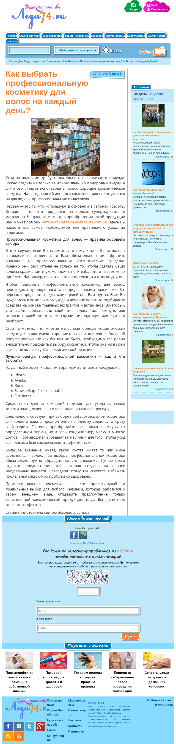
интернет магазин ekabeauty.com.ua (74, 222)
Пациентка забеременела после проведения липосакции (122, 681)
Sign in (130, 636)
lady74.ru (101, 712)
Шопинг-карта (156, 35)
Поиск (112, 50)
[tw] (30, 723)
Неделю (156, 93)
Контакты (75, 726)
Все (150, 98)
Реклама (74, 720)
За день (140, 93)
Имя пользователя (48, 601)
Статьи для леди (29, 35)
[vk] (19, 723)
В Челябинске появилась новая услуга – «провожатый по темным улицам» (153, 228)
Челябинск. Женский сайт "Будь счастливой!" (38, 17)
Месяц (139, 98)
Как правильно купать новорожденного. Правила (150, 315)
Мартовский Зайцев (145, 263)
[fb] (8, 723)
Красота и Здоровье (47, 61)
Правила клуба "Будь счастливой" (153, 52)
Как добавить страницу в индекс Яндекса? (149, 191)
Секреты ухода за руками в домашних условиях (157, 679)
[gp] (41, 723)
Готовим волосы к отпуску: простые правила (88, 679)
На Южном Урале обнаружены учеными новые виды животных (152, 135)
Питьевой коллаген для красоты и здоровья (53, 679)
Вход (154, 5)
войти (126, 550)
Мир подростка (52, 35)
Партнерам (76, 731)
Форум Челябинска (76, 35)
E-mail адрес (44, 618)
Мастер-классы (115, 35)
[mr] (8, 733)
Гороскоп (97, 35)
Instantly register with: (88, 528)
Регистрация (159, 9)
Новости (12, 41)
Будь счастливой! (55, 722)
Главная (12, 35)
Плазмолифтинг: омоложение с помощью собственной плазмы (19, 681)
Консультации (136, 35)
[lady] (24, 709)
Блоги (51, 730)
